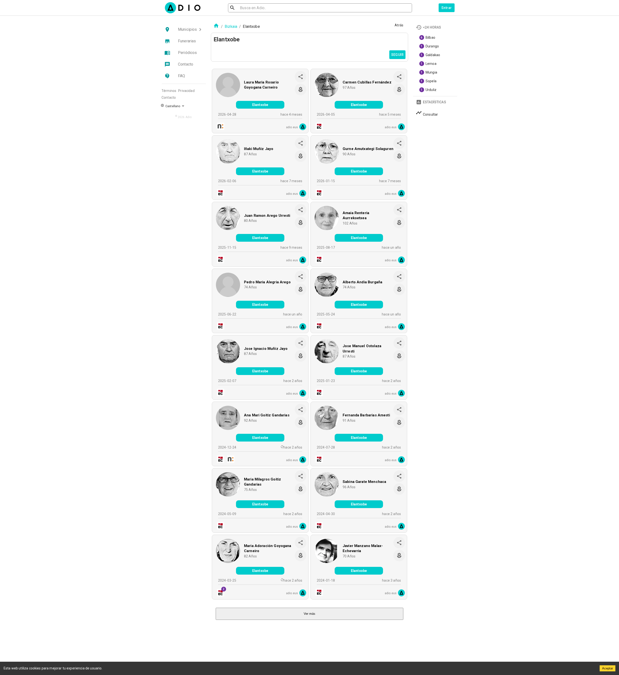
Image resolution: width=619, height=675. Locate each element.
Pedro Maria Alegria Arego (267, 282)
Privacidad (186, 91)
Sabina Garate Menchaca (364, 482)
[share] (300, 76)
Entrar (447, 8)
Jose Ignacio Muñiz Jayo (265, 348)
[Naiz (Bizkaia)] (219, 127)
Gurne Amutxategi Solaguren (368, 149)
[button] (184, 29)
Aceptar (607, 668)
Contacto (169, 97)
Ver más (309, 613)
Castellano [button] (172, 106)
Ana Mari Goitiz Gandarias (266, 415)
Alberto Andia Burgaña (362, 282)
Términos (169, 91)
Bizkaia (231, 26)
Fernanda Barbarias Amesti (366, 415)
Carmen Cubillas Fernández (367, 82)
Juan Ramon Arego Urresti (267, 215)
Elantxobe (260, 105)
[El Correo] (318, 127)
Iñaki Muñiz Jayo (258, 149)
